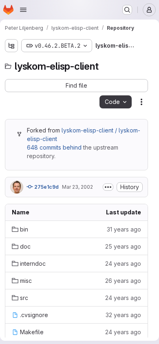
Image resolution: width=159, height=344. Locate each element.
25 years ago (123, 246)
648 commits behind (54, 147)
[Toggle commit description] (108, 187)
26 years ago (123, 280)
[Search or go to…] (127, 10)
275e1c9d (46, 187)
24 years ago (123, 263)
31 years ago (124, 229)
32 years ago (123, 314)
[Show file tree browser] (11, 45)
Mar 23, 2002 (77, 187)
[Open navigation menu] (23, 9)
